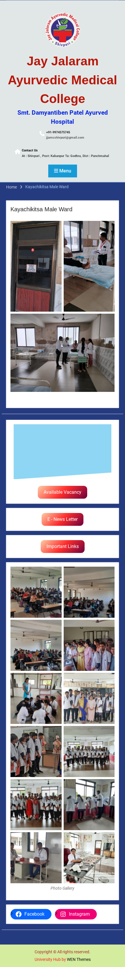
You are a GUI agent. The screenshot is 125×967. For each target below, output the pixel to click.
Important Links (63, 546)
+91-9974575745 (58, 132)
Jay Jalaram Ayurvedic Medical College (62, 80)
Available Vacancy (62, 492)
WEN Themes (79, 959)
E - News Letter (62, 519)
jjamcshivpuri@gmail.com (65, 137)
